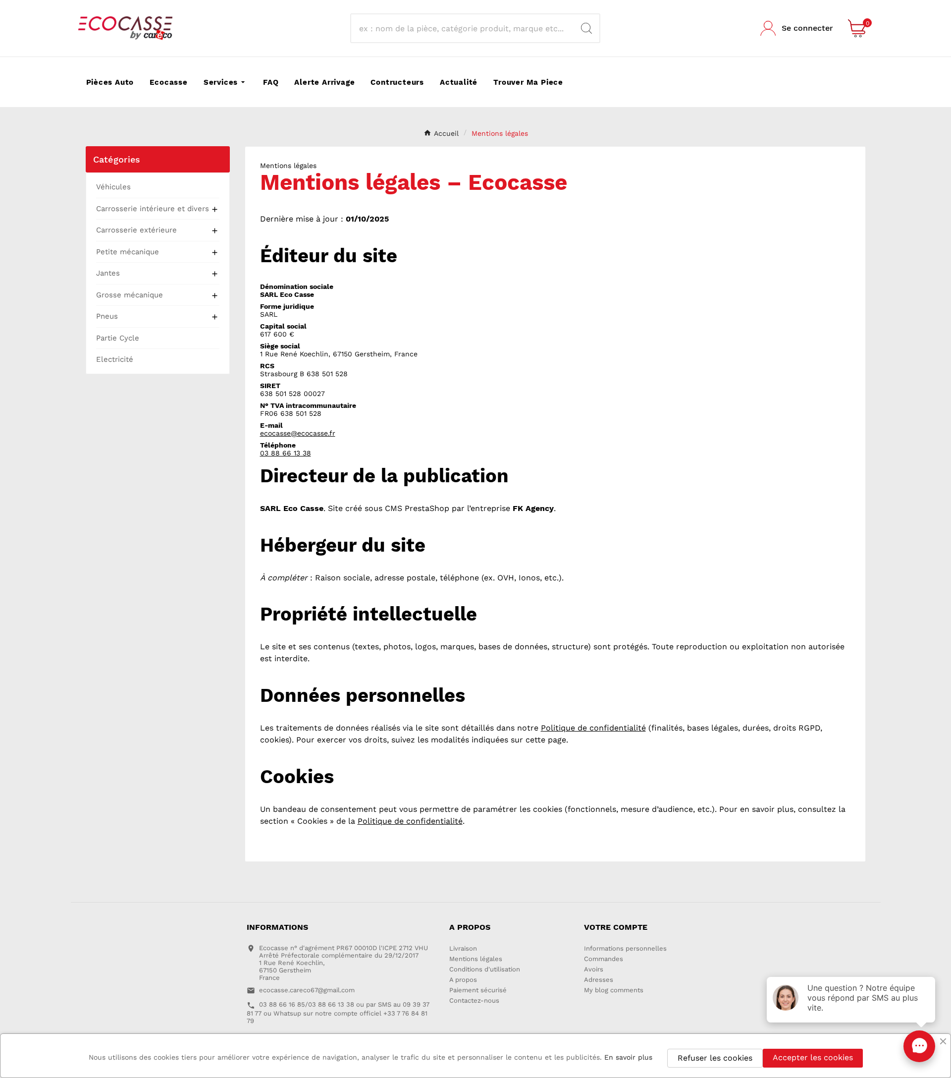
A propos (463, 979)
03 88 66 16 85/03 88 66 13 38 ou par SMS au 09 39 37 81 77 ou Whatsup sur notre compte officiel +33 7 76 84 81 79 (338, 1012)
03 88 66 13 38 (285, 453)
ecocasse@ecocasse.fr (297, 433)
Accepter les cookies (813, 1057)
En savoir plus (628, 1057)
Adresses (598, 979)
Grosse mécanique (129, 294)
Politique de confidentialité (593, 728)
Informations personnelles (625, 948)
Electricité (114, 359)
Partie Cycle (117, 338)
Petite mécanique (127, 251)
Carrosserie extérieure (136, 230)
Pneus (107, 316)
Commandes (603, 959)
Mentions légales (475, 959)
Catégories (117, 159)
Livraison (463, 948)
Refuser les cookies (715, 1058)
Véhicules (113, 186)
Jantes (108, 273)
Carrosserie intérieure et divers (152, 208)
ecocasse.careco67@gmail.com (307, 990)
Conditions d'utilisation (484, 969)
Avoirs (593, 969)
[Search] (586, 28)
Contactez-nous (474, 1000)
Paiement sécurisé (478, 990)
